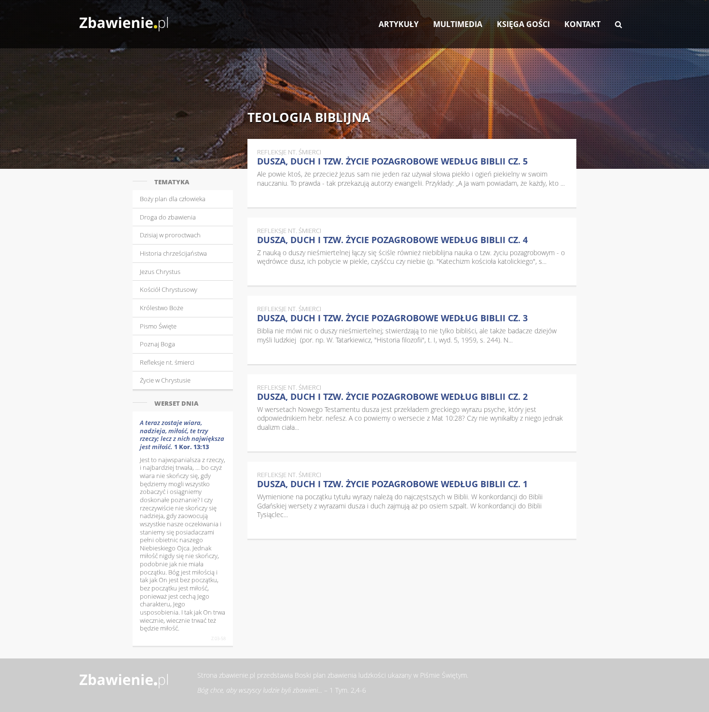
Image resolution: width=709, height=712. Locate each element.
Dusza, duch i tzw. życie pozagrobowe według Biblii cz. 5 (392, 161)
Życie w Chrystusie (165, 380)
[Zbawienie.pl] (124, 19)
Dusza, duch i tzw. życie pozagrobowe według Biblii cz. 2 (392, 396)
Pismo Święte (158, 326)
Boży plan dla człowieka (172, 198)
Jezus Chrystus (160, 271)
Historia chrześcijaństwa (173, 253)
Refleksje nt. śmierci (167, 362)
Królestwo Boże (161, 307)
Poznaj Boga (157, 344)
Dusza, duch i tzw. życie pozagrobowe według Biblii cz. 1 (392, 484)
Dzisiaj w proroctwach (170, 235)
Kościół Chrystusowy (168, 289)
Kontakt (582, 24)
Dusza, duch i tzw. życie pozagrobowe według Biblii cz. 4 (392, 240)
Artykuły (399, 24)
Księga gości (523, 24)
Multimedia (457, 24)
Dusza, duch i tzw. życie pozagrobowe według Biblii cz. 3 (392, 318)
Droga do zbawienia (168, 217)
